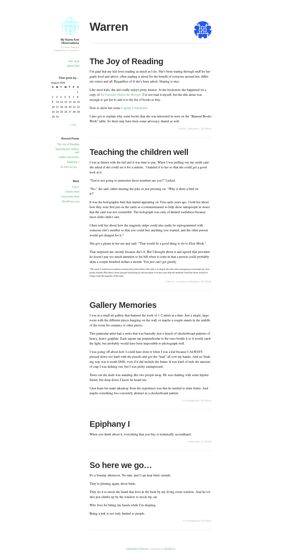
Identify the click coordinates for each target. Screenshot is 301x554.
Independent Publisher (137, 549)
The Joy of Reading (126, 61)
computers (181, 281)
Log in (75, 186)
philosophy (193, 128)
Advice (171, 281)
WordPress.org (70, 201)
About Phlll (73, 65)
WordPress (169, 549)
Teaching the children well (139, 152)
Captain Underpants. (134, 108)
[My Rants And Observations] (70, 35)
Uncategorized (191, 400)
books (183, 128)
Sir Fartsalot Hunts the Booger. (121, 94)
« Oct (73, 124)
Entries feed (72, 191)
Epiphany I (110, 424)
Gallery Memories (123, 305)
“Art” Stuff (73, 61)
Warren (109, 26)
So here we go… (121, 465)
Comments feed (70, 196)
